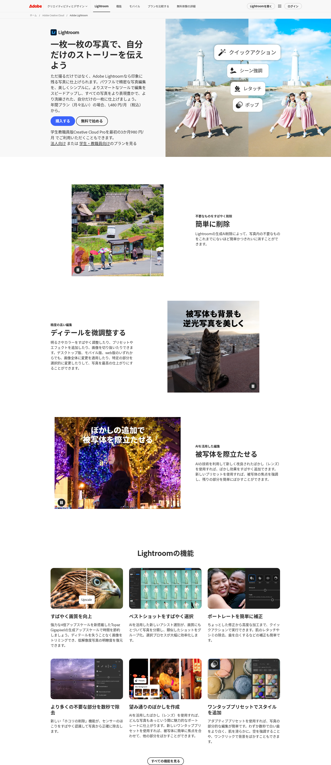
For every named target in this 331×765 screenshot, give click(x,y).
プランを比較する (158, 6)
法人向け (58, 143)
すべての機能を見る (165, 760)
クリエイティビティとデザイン (65, 6)
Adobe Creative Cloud (53, 15)
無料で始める (92, 121)
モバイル (134, 6)
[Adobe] (35, 6)
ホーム (33, 15)
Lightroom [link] (102, 6)
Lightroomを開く (261, 6)
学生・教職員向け (94, 143)
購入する (63, 121)
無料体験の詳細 (186, 6)
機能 (119, 6)
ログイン (293, 6)
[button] (280, 6)
